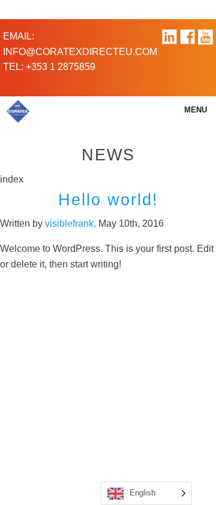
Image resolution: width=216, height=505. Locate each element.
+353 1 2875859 (60, 67)
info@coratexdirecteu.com (80, 52)
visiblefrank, (71, 223)
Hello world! (108, 200)
